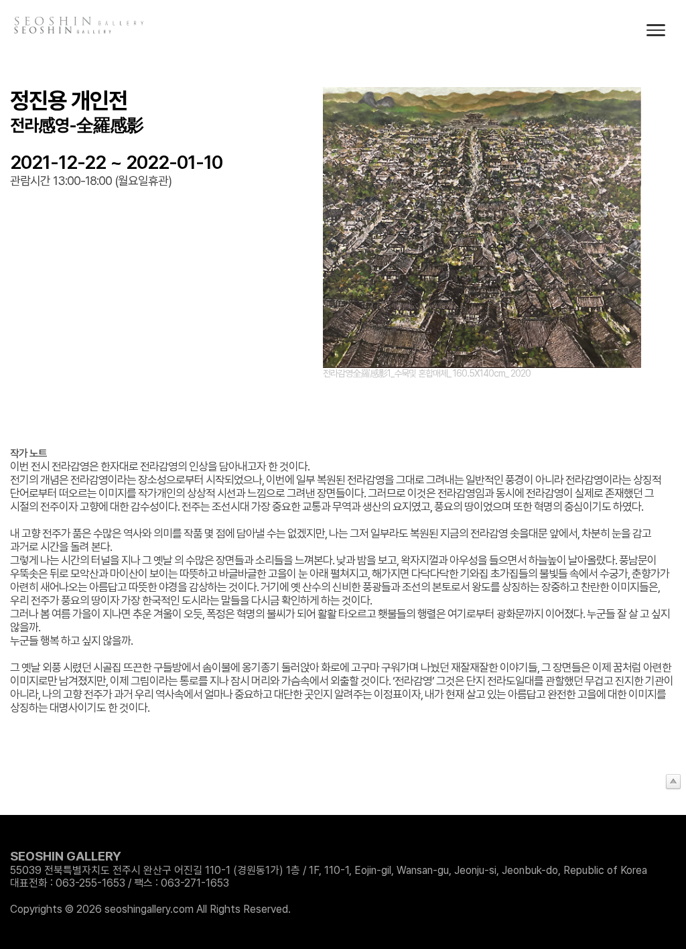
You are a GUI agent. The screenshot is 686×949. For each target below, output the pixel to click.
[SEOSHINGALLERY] (63, 30)
